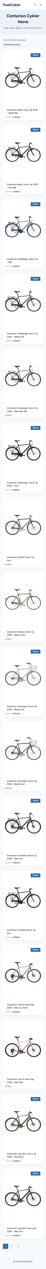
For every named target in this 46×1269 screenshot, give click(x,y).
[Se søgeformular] (35, 5)
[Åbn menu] (41, 5)
